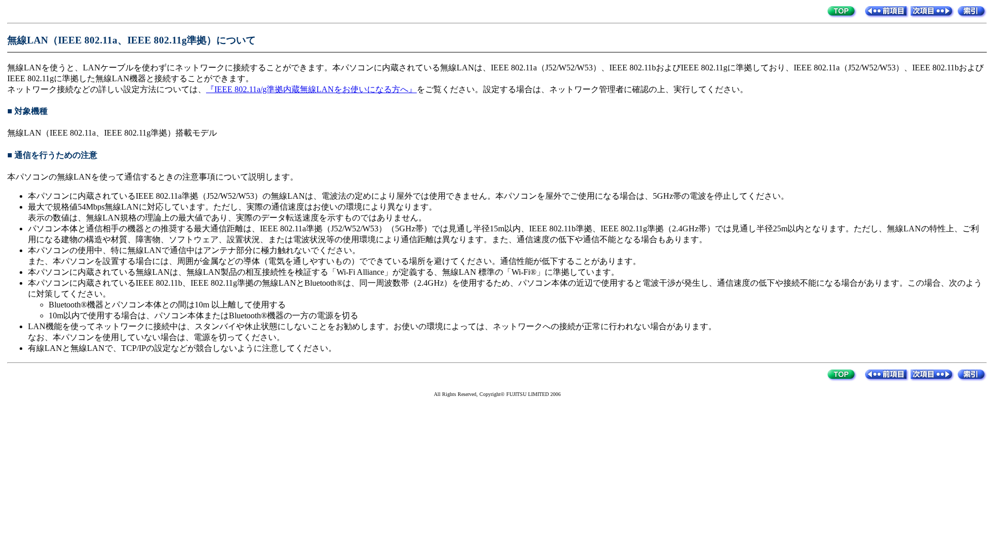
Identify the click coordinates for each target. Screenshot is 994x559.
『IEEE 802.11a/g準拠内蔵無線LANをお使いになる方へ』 (311, 89)
